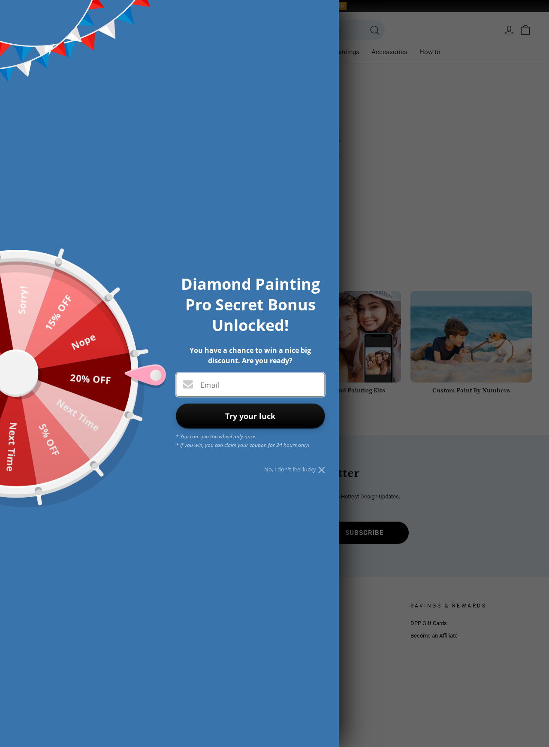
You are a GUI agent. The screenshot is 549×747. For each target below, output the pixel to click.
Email (210, 385)
